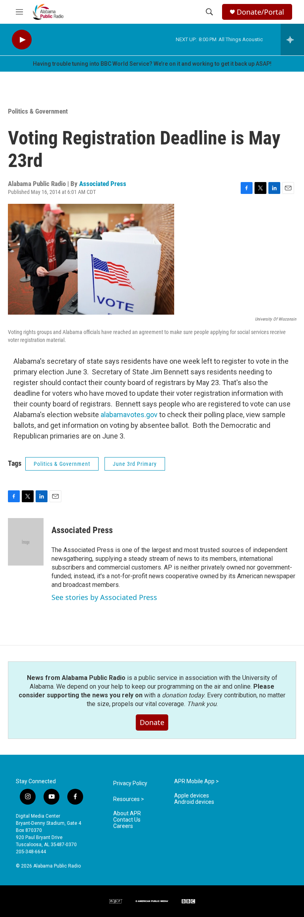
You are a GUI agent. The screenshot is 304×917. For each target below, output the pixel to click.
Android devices (194, 802)
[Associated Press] (26, 542)
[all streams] (292, 39)
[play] (21, 39)
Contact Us (127, 820)
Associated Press (102, 184)
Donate (152, 722)
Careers (123, 826)
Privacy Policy (130, 783)
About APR (127, 813)
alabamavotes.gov (129, 414)
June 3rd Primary (135, 464)
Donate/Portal (260, 12)
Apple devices (191, 796)
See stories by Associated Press (104, 597)
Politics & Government (38, 111)
